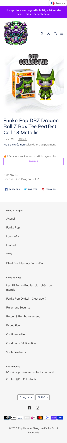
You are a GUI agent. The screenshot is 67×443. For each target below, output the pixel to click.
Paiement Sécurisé (18, 307)
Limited (11, 245)
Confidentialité (15, 334)
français (24, 397)
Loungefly (12, 236)
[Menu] (61, 33)
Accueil (10, 218)
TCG (9, 254)
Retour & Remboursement (23, 316)
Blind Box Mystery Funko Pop (25, 263)
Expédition (13, 325)
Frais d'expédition (14, 144)
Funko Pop (13, 227)
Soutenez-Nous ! (16, 352)
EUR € (41, 397)
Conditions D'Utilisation (21, 343)
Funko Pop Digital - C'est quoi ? (26, 298)
